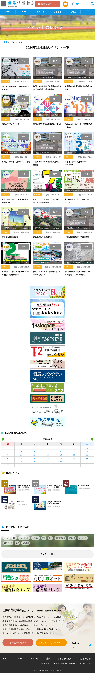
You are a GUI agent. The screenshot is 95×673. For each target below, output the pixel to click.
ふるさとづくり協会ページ (50, 642)
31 (21, 465)
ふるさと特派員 (64, 658)
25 (34, 462)
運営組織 (45, 663)
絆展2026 (20, 502)
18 (34, 458)
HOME (5, 42)
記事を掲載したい (49, 4)
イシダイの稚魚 (83, 485)
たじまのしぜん (86, 658)
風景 (14, 538)
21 (74, 458)
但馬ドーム (8, 543)
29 (87, 462)
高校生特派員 (60, 538)
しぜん (73, 12)
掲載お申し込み (17, 643)
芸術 (43, 538)
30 (8, 465)
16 (8, 458)
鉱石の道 (72, 538)
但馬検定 (25, 543)
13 (61, 455)
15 (87, 455)
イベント (41, 12)
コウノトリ (83, 538)
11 (34, 455)
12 (47, 455)
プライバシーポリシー (65, 663)
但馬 (17, 543)
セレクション (24, 538)
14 (74, 455)
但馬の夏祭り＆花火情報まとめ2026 (24, 486)
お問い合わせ (87, 663)
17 (21, 458)
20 (61, 458)
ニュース (24, 12)
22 (87, 458)
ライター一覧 (46, 554)
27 (61, 462)
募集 (48, 658)
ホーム (8, 12)
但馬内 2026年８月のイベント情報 (55, 486)
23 (8, 462)
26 (47, 462)
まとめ (6, 538)
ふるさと (57, 12)
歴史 (50, 538)
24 (21, 462)
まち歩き (35, 538)
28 (74, 462)
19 (47, 458)
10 (21, 455)
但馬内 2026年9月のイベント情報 (54, 502)
